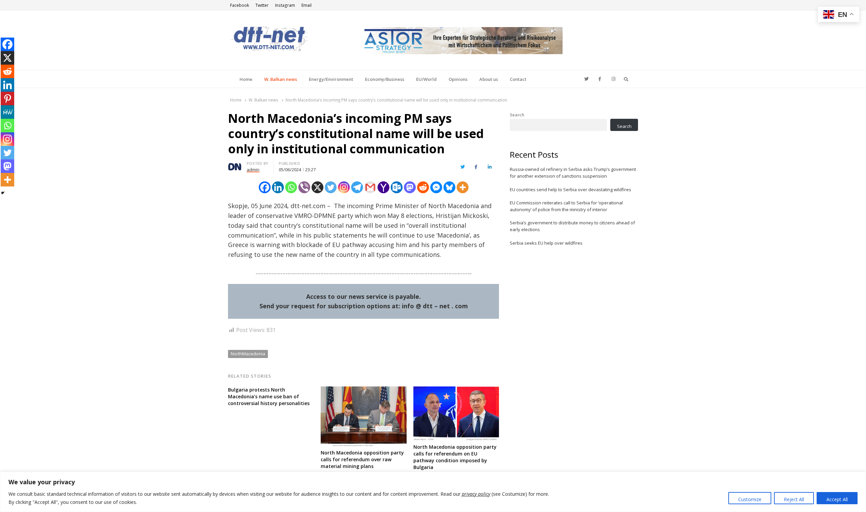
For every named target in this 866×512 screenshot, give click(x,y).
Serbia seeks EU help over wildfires (546, 243)
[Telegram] (357, 187)
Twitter (262, 5)
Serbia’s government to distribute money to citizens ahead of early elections (572, 226)
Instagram (285, 5)
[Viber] (304, 187)
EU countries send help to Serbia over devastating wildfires (570, 189)
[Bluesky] (449, 187)
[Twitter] (331, 187)
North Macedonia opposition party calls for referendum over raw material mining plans (362, 459)
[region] (433, 492)
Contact (518, 79)
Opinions (458, 79)
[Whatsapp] (291, 187)
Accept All (837, 499)
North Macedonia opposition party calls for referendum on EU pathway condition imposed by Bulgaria (455, 457)
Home (246, 79)
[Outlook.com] (397, 187)
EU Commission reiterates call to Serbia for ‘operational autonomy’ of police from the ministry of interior (566, 206)
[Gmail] (370, 187)
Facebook (239, 5)
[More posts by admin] (235, 164)
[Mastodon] (410, 187)
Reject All (794, 499)
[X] (317, 187)
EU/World (426, 79)
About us (488, 79)
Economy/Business (384, 79)
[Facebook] (265, 187)
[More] (463, 187)
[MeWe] (7, 112)
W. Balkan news (280, 79)
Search (517, 114)
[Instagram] (344, 187)
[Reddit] (423, 187)
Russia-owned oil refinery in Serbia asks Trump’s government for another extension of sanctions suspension (573, 172)
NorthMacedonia (248, 354)
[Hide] (2, 193)
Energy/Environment (331, 79)
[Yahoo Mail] (383, 187)
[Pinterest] (7, 98)
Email (306, 5)
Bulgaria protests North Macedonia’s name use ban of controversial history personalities (269, 396)
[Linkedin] (278, 187)
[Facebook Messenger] (436, 187)
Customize (749, 499)
